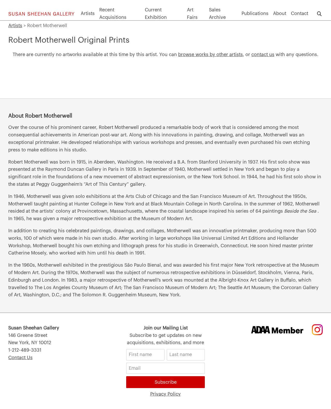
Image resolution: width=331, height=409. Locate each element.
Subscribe (166, 382)
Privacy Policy (165, 394)
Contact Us (20, 357)
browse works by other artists (210, 54)
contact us (262, 54)
